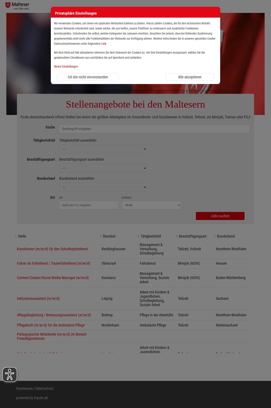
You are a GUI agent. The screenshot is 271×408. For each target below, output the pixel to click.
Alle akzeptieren (190, 77)
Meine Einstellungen (66, 66)
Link (103, 44)
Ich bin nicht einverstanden (88, 77)
